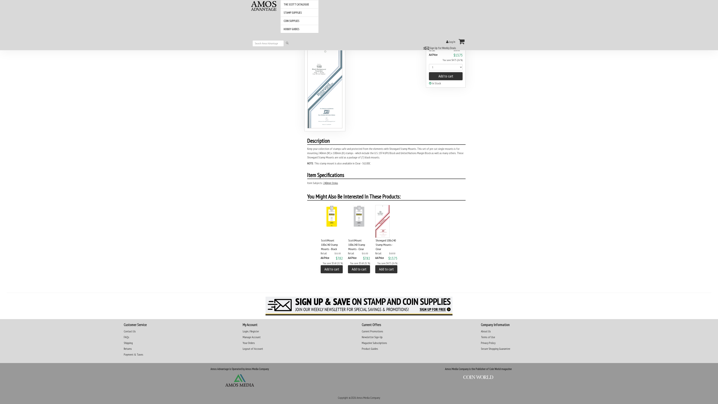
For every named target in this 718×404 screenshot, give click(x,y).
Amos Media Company (368, 398)
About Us (486, 331)
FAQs (126, 337)
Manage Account (252, 337)
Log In (452, 42)
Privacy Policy (488, 343)
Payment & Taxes (133, 354)
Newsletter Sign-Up (372, 337)
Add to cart (445, 76)
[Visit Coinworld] (478, 377)
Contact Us (130, 331)
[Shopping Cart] (461, 42)
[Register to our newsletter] (359, 306)
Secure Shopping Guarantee (495, 349)
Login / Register (251, 331)
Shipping (128, 343)
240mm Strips (330, 183)
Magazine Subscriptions (374, 343)
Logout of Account (253, 349)
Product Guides (370, 349)
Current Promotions (372, 331)
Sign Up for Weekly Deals (442, 48)
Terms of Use (488, 337)
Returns (128, 349)
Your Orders (249, 343)
